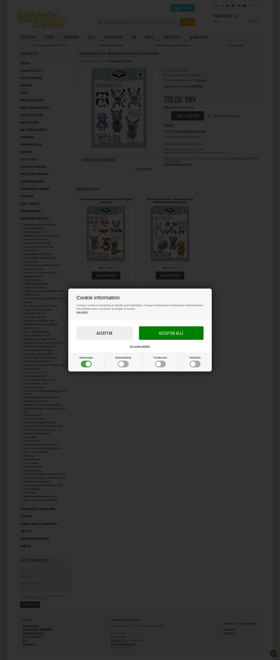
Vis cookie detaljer (140, 346)
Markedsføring (123, 357)
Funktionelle (160, 357)
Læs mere (82, 312)
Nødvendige (86, 357)
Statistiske (195, 357)
